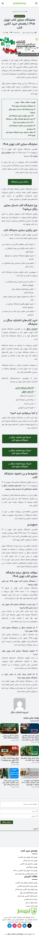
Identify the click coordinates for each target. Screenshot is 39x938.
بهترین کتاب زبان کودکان (30, 860)
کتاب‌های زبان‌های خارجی (24, 388)
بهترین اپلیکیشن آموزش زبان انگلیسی (26, 883)
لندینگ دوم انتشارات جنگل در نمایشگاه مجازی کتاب (20, 452)
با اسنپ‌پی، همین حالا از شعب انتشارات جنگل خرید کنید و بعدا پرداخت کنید (10, 782)
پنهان (17, 102)
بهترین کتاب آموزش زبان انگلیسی (27, 857)
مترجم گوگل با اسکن (31, 903)
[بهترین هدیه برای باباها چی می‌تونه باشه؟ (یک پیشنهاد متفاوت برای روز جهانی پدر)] (29, 728)
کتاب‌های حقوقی (28, 392)
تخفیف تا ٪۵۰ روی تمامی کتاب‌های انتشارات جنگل (11, 737)
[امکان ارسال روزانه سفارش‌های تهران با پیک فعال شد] (29, 751)
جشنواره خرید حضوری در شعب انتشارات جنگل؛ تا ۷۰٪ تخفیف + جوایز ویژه (30, 782)
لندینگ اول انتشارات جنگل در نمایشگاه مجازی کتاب (20, 439)
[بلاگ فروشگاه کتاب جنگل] (19, 3)
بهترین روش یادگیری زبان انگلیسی (27, 886)
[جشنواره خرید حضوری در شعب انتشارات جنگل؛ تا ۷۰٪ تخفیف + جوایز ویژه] (29, 773)
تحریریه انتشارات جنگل (29, 33)
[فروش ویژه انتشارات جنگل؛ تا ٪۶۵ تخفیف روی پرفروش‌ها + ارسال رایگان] (9, 751)
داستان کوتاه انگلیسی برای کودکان (27, 896)
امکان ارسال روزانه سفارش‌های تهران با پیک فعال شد (30, 759)
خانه (24, 12)
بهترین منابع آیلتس (31, 867)
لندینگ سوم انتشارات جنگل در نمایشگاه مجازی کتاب (19, 465)
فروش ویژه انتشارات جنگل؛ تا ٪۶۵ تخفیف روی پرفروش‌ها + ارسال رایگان (10, 760)
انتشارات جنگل (31, 329)
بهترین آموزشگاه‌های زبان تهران (28, 893)
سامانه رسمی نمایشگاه (19, 182)
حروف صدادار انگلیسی (30, 899)
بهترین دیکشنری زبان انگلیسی (28, 864)
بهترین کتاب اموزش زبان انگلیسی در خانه (25, 870)
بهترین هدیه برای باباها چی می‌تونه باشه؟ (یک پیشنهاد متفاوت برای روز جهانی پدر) (30, 738)
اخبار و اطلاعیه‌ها (16, 12)
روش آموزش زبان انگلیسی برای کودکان (26, 889)
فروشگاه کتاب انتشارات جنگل (15, 934)
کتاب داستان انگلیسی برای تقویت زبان (26, 874)
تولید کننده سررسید (31, 906)
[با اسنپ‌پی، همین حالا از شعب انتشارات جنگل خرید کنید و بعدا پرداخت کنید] (9, 773)
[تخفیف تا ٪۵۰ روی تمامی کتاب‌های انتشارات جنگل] (9, 728)
